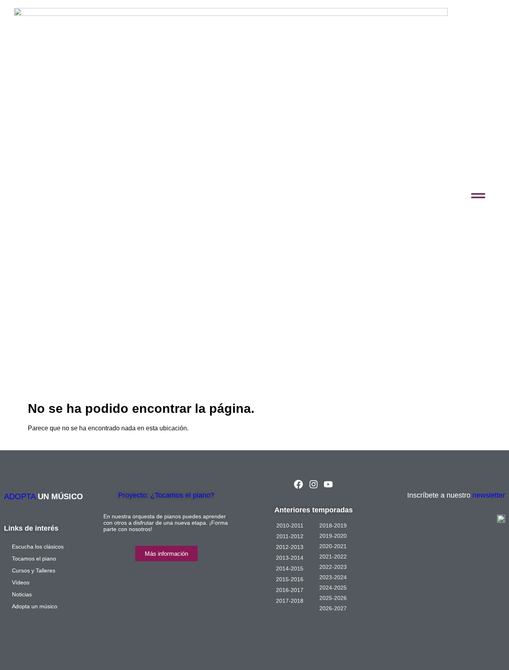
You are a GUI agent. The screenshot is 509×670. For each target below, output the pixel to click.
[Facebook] (298, 484)
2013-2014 (289, 558)
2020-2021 (333, 546)
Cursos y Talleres (33, 570)
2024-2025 (333, 587)
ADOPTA (21, 496)
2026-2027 (333, 608)
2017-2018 (289, 601)
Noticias (22, 594)
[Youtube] (328, 484)
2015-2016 (289, 579)
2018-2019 (333, 525)
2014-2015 (289, 568)
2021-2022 (333, 556)
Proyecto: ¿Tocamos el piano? (166, 495)
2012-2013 (289, 547)
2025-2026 (333, 598)
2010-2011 (289, 525)
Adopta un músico (34, 606)
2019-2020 (333, 536)
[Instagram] (313, 484)
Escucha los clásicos (38, 546)
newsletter (488, 495)
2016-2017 (289, 590)
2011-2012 (289, 536)
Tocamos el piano (34, 558)
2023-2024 (333, 577)
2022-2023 (333, 567)
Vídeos (20, 582)
